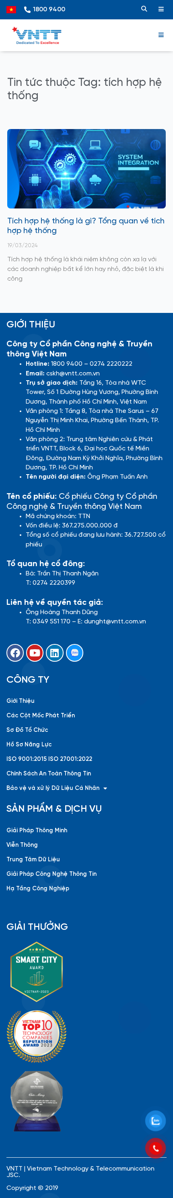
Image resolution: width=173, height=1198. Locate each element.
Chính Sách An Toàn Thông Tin (48, 774)
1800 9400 (49, 9)
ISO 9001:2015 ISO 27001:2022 (49, 759)
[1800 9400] (27, 9)
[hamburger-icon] (161, 9)
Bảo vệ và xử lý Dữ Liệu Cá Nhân (52, 788)
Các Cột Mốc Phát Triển (40, 716)
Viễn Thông (22, 845)
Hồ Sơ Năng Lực (28, 745)
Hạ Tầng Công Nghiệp (37, 888)
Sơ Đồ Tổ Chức (27, 730)
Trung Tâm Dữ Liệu (33, 859)
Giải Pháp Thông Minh (36, 830)
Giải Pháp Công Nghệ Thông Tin (51, 874)
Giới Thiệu (20, 701)
